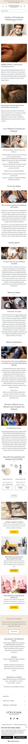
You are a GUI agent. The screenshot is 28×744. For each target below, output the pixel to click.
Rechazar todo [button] (20, 737)
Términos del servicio (7, 724)
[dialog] (14, 734)
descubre (14, 531)
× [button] (26, 727)
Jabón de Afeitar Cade (20, 314)
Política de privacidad (9, 734)
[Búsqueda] (2, 11)
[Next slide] (25, 473)
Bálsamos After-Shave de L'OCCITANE (12, 431)
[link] (7, 477)
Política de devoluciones (20, 724)
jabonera (24, 316)
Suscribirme (14, 631)
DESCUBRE (14, 570)
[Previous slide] (2, 473)
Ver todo (14, 495)
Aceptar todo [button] (7, 737)
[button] (3, 6)
